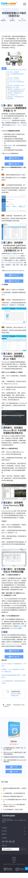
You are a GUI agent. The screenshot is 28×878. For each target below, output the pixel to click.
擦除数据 (19, 626)
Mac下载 (15, 771)
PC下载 (14, 767)
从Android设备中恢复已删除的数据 (12, 262)
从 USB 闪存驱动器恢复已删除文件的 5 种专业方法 (15, 800)
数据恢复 (12, 20)
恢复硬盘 (9, 145)
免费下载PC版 (15, 158)
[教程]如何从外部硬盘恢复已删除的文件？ (13, 796)
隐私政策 (14, 859)
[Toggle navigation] (24, 4)
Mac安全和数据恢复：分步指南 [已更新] (13, 809)
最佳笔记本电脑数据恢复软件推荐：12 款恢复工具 (15, 789)
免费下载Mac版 (15, 164)
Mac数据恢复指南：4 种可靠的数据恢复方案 (14, 793)
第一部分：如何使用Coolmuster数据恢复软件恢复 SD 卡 (15, 74)
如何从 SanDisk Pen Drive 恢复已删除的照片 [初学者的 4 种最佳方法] (14, 805)
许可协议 (14, 860)
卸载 (14, 862)
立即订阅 (22, 849)
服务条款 (14, 857)
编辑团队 (3, 20)
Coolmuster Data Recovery (12, 644)
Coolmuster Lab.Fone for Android (11, 256)
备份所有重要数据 (14, 628)
